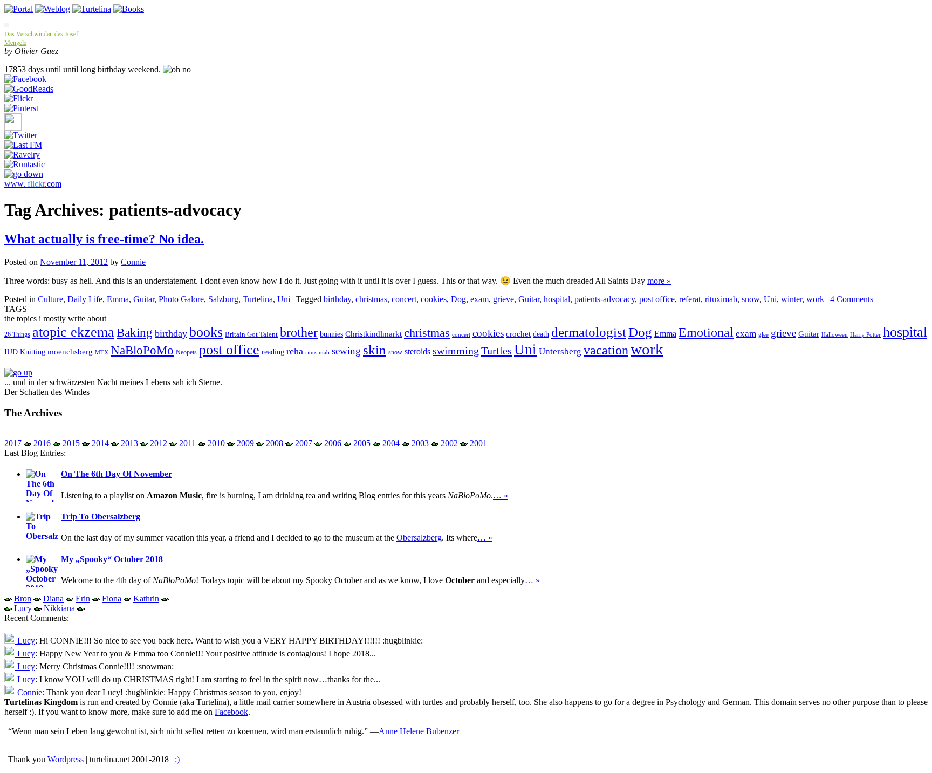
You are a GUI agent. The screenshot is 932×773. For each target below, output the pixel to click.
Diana (53, 598)
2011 (187, 443)
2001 (478, 443)
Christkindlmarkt (373, 334)
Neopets (186, 352)
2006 (332, 443)
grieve (503, 299)
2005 (362, 443)
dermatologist (588, 332)
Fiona (111, 598)
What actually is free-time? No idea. (104, 239)
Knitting (32, 351)
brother (299, 332)
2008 (274, 443)
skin (374, 350)
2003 (420, 443)
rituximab (721, 299)
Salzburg (223, 299)
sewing (346, 351)
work (815, 299)
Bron (22, 598)
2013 (129, 443)
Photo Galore (181, 299)
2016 (42, 443)
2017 (13, 443)
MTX (101, 352)
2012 (158, 443)
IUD (11, 352)
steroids (417, 351)
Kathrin (146, 598)
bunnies (331, 334)
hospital (557, 299)
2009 (245, 443)
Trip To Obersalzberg (100, 516)
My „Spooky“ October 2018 (112, 559)
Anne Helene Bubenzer (419, 731)
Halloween (834, 335)
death (541, 334)
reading (273, 352)
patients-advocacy (604, 299)
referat (690, 299)
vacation (606, 350)
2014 (100, 443)
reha (294, 351)
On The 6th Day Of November (116, 473)
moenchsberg (70, 351)
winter (791, 299)
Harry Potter (865, 335)
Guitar (143, 299)
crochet (518, 334)
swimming (456, 351)
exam (479, 299)
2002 (449, 443)
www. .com (32, 183)
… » (500, 495)
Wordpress (65, 759)
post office (657, 299)
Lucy (23, 608)
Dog (458, 299)
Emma (118, 299)
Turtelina (258, 299)
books (206, 332)
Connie (133, 261)
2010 (216, 443)
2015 (71, 443)
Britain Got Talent (251, 334)
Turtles (496, 351)
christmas (371, 299)
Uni (283, 299)
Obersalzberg (419, 537)
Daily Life (84, 299)
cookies (434, 299)
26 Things (17, 334)
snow (750, 299)
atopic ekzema (73, 332)
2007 (303, 443)
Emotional (706, 332)
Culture (50, 299)
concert (404, 299)
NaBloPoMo (142, 350)
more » (659, 280)
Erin (83, 598)
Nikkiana (59, 608)
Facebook (231, 711)
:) (177, 759)
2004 (391, 443)
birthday (337, 299)
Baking (134, 332)
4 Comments (851, 299)
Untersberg (560, 351)
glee (763, 335)
